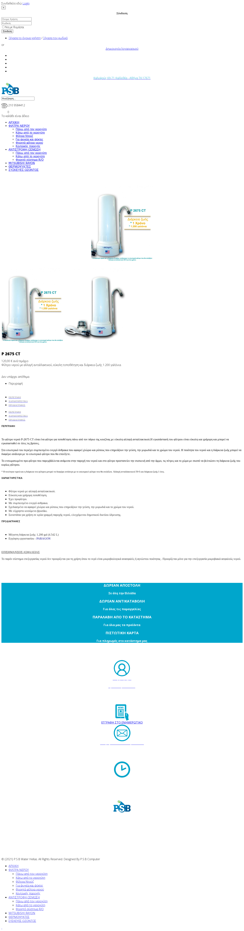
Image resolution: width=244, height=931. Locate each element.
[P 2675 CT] (122, 225)
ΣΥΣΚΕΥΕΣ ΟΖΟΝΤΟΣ (24, 170)
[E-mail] (122, 732)
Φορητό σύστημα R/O (30, 159)
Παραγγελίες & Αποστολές (122, 683)
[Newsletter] (122, 712)
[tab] (15, 412)
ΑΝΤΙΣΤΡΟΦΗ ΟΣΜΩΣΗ (25, 149)
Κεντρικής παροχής (28, 146)
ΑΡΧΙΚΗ (14, 122)
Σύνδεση (7, 31)
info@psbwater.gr (125, 755)
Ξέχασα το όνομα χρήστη (25, 38)
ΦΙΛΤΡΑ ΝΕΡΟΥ (19, 126)
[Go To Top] (1, 928)
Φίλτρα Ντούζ (24, 136)
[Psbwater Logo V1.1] (10, 94)
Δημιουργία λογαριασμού (122, 49)
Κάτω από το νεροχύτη (30, 132)
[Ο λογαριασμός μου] (122, 668)
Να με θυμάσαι (14, 27)
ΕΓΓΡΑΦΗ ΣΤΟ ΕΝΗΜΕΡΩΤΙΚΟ (122, 722)
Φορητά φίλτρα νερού (29, 142)
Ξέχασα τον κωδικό (55, 38)
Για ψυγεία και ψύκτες (29, 139)
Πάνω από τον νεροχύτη (31, 129)
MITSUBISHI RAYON (22, 163)
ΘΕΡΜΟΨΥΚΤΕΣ (20, 166)
